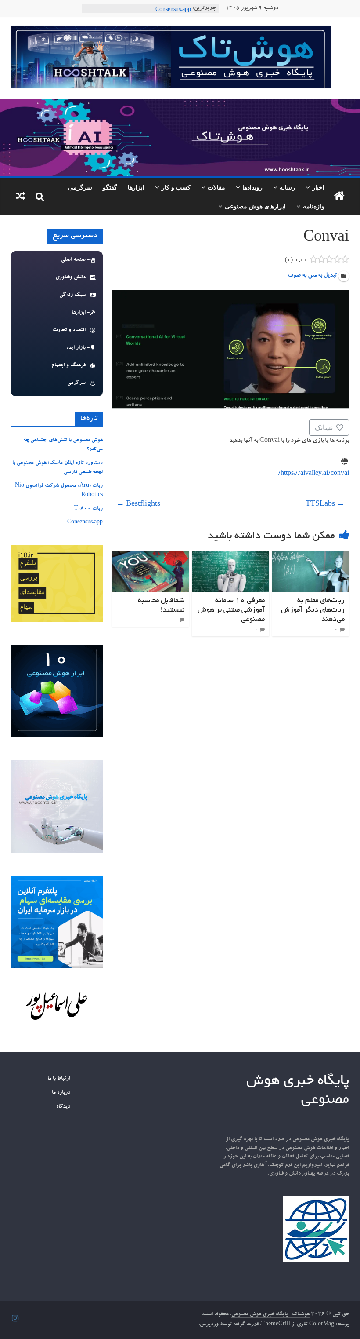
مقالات (216, 187)
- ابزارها (81, 313)
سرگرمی (80, 187)
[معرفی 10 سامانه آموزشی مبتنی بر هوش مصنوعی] (230, 556)
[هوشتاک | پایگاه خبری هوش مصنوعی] (180, 103)
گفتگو (110, 187)
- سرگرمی (78, 383)
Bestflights (138, 505)
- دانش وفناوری (72, 277)
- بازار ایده (78, 348)
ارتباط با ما (58, 1079)
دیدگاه (63, 1107)
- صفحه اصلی (75, 260)
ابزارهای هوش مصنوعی (255, 206)
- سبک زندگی (74, 295)
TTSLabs (325, 505)
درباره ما (61, 1093)
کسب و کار (176, 187)
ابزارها (136, 187)
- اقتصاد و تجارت (71, 330)
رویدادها (252, 187)
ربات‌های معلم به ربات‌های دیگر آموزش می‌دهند (313, 610)
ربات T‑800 (176, 8)
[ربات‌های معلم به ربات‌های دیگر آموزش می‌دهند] (310, 556)
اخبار (318, 187)
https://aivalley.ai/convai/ (313, 474)
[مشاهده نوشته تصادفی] (20, 197)
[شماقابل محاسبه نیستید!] (150, 556)
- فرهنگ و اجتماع (70, 365)
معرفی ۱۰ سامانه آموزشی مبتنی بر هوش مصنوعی (231, 610)
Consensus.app (85, 522)
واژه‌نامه (313, 206)
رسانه (287, 187)
